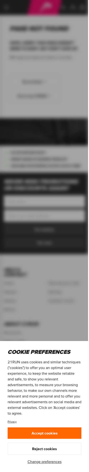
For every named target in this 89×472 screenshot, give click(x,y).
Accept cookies (45, 433)
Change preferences (44, 461)
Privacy (12, 421)
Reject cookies (44, 449)
